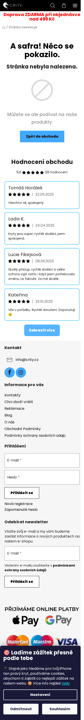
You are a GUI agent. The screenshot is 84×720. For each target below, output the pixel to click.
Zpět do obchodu (42, 136)
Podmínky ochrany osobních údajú (34, 435)
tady (66, 683)
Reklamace (14, 408)
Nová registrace (18, 503)
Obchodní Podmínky (22, 428)
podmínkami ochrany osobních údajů (39, 567)
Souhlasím (60, 709)
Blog (8, 415)
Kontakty (12, 395)
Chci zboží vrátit (18, 401)
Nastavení (40, 694)
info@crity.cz (27, 359)
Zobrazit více (42, 330)
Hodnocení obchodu (42, 162)
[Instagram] (21, 372)
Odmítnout (21, 709)
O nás (9, 422)
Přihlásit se (22, 492)
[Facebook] (9, 372)
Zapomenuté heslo (21, 509)
